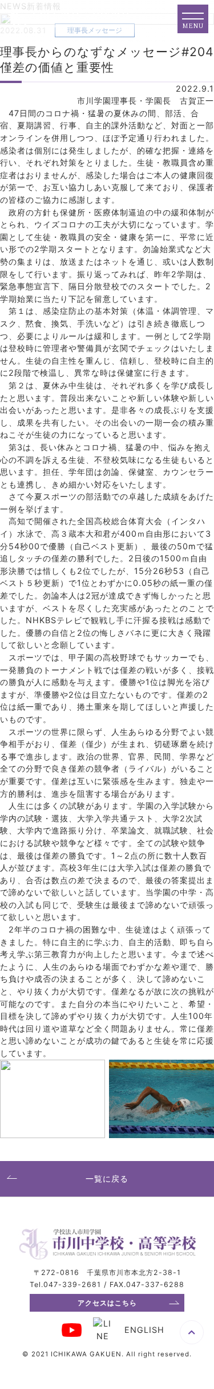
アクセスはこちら (107, 1303)
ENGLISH (144, 1330)
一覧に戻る (107, 1178)
